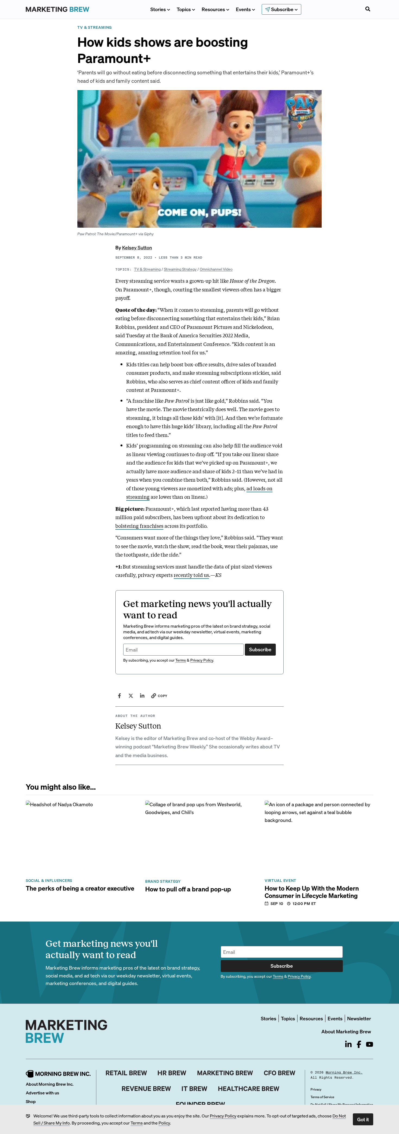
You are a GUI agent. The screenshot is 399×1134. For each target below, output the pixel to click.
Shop (31, 1101)
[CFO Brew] (280, 1073)
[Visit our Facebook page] (359, 1044)
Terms (137, 1123)
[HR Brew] (172, 1073)
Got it (363, 1119)
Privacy (316, 1089)
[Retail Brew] (126, 1073)
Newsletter (359, 1018)
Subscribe (260, 649)
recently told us (191, 574)
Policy (164, 1123)
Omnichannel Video (216, 268)
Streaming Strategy (180, 268)
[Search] (367, 9)
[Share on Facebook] (119, 696)
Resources (213, 9)
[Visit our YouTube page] (369, 1044)
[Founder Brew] (200, 1104)
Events (243, 9)
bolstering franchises (139, 525)
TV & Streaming (147, 268)
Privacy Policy (223, 1116)
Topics (184, 9)
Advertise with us (42, 1092)
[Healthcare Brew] (248, 1088)
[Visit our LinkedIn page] (348, 1044)
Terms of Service (322, 1097)
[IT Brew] (194, 1088)
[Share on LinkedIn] (142, 696)
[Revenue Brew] (146, 1088)
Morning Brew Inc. (344, 1072)
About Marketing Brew (346, 1031)
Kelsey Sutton (137, 247)
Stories (158, 9)
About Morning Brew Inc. (50, 1084)
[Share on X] (131, 696)
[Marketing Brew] (225, 1073)
